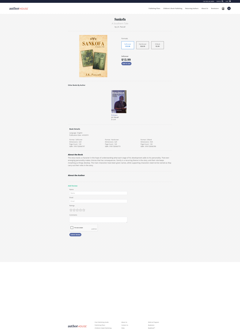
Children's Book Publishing (172, 8)
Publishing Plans (154, 8)
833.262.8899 (210, 1)
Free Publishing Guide (102, 322)
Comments (73, 215)
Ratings (72, 206)
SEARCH (218, 1)
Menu (230, 8)
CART (227, 1)
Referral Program (153, 322)
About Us (204, 8)
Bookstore (215, 8)
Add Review (72, 186)
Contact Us (124, 325)
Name (71, 189)
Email (71, 197)
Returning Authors (191, 8)
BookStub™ (151, 328)
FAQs (123, 328)
